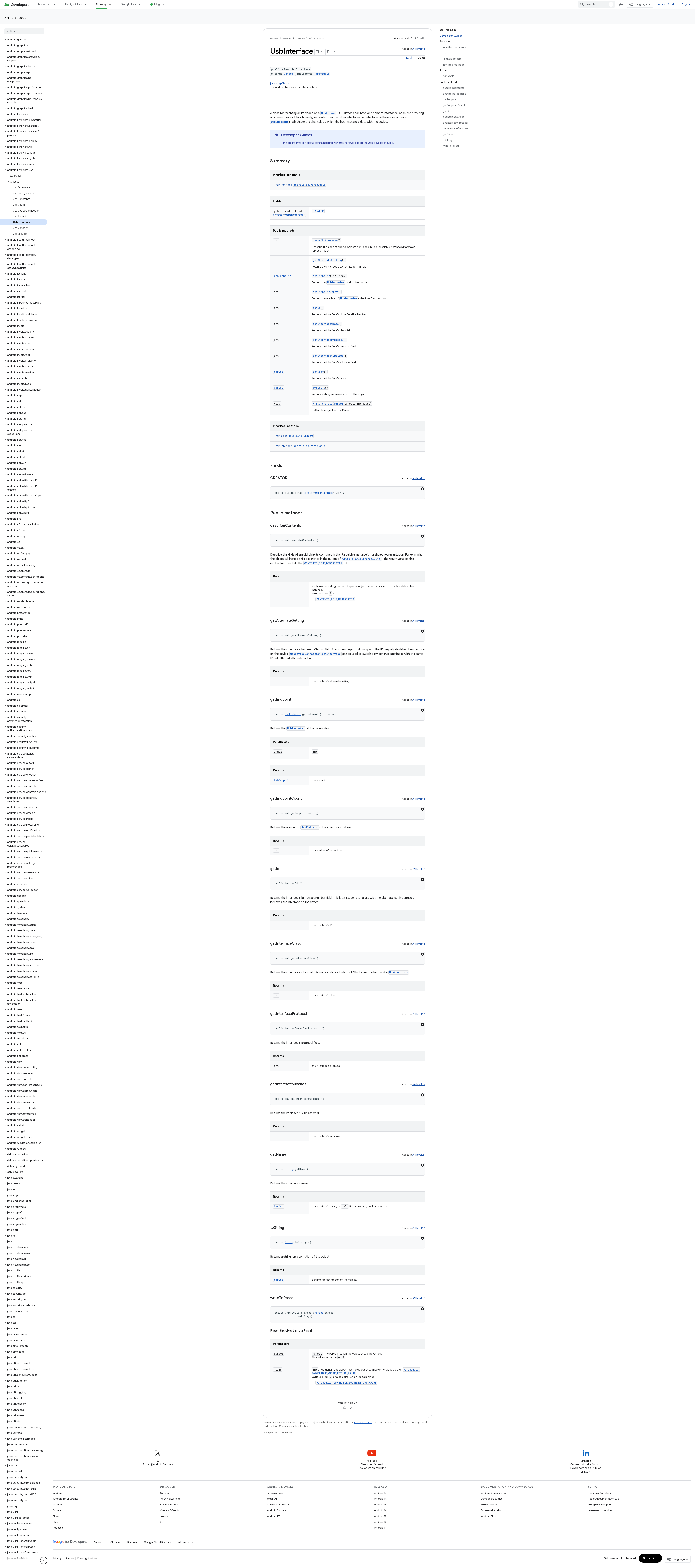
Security (57, 1504)
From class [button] (294, 436)
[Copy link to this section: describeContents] (304, 526)
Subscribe (650, 1558)
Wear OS (272, 1498)
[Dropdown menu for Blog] (165, 4)
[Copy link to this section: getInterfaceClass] (304, 944)
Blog (157, 4)
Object (288, 73)
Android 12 (380, 1522)
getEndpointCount (325, 292)
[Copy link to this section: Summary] (293, 161)
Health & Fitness (169, 1504)
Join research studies (600, 1510)
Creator (278, 214)
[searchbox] (24, 31)
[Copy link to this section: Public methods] (306, 513)
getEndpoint (321, 276)
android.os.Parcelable (309, 184)
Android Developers (280, 38)
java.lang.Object (279, 83)
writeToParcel (323, 403)
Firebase (132, 1542)
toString (319, 387)
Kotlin (409, 58)
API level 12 (418, 48)
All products (185, 1542)
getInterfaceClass (326, 324)
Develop (101, 4)
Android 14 (380, 1510)
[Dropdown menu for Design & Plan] (87, 4)
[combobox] (596, 4)
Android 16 (380, 1498)
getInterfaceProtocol (328, 339)
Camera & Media (169, 1510)
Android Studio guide (493, 1493)
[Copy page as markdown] (329, 52)
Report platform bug (599, 1493)
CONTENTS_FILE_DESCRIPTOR (323, 563)
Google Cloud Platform (157, 1542)
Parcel (338, 403)
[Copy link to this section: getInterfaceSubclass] (310, 1084)
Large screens (275, 1493)
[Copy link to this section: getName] (289, 1155)
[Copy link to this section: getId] (283, 869)
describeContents (325, 240)
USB (370, 142)
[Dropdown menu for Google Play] (141, 4)
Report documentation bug (603, 1498)
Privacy (164, 1516)
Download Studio (491, 1510)
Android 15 (380, 1504)
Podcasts (58, 1527)
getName (318, 371)
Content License (363, 1422)
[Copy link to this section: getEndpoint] (294, 700)
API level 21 (418, 620)
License (69, 1558)
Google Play (128, 4)
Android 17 (380, 1493)
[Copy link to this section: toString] (287, 1228)
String (278, 371)
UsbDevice (328, 113)
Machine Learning (170, 1498)
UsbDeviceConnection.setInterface (315, 654)
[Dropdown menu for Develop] (112, 4)
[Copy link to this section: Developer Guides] (315, 135)
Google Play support (599, 1504)
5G (162, 1522)
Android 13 (380, 1516)
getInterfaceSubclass (328, 355)
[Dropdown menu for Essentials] (56, 4)
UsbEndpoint (279, 121)
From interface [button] (300, 184)
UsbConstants (398, 972)
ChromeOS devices (278, 1504)
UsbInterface (294, 214)
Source (57, 1510)
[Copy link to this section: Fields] (285, 466)
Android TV (273, 1516)
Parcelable (322, 73)
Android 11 (380, 1527)
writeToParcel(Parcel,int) (362, 559)
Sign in (686, 4)
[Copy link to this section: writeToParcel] (297, 1298)
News (56, 1516)
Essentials (44, 4)
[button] (23, 39)
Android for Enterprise (65, 1498)
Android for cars (276, 1510)
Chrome (115, 1542)
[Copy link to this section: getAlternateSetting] (307, 621)
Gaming (165, 1493)
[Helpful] (416, 38)
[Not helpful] (422, 38)
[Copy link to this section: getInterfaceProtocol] (310, 1014)
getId (317, 308)
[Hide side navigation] (43, 1560)
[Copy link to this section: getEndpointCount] (305, 799)
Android (57, 1493)
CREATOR (318, 211)
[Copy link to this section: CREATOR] (290, 478)
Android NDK (488, 1516)
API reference (15, 18)
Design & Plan (73, 4)
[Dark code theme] (422, 489)
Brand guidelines (87, 1558)
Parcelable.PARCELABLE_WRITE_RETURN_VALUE (346, 1382)
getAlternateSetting (327, 260)
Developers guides (491, 1498)
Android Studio (666, 4)
